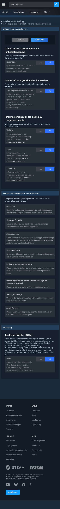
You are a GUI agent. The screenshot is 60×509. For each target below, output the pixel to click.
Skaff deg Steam (38, 441)
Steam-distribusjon (13, 425)
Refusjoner (10, 459)
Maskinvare (36, 420)
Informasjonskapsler (14, 455)
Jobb (34, 415)
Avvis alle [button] (20, 40)
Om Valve (36, 411)
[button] (6, 12)
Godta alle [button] (39, 40)
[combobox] (31, 4)
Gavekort (9, 429)
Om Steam (10, 411)
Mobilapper (12, 492)
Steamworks (11, 420)
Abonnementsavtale (14, 415)
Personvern (10, 441)
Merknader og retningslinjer (16, 450)
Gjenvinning (36, 425)
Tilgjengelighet (11, 445)
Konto (34, 455)
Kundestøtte (37, 450)
